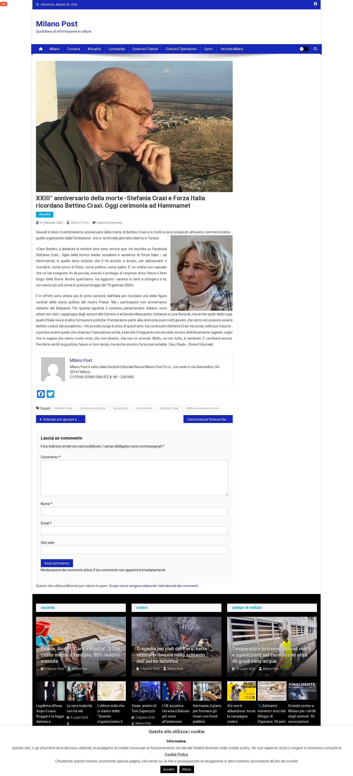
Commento (51, 457)
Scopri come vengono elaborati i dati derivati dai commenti (153, 586)
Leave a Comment (109, 222)
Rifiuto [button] (186, 769)
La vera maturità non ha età (79, 708)
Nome (46, 504)
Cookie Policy (176, 754)
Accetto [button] (168, 769)
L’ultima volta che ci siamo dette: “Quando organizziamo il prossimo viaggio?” (110, 719)
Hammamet (144, 408)
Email (46, 523)
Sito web (47, 543)
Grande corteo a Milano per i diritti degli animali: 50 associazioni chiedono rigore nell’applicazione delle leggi (302, 721)
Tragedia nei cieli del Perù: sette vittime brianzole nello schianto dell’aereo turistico (171, 655)
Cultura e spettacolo (181, 49)
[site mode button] (304, 49)
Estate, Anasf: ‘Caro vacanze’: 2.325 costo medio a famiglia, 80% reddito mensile (80, 655)
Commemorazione (93, 408)
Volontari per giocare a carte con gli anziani (64, 419)
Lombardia (117, 49)
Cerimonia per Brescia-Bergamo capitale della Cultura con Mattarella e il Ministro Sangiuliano (210, 419)
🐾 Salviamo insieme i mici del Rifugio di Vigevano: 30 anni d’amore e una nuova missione (272, 719)
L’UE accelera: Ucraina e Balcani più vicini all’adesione (175, 713)
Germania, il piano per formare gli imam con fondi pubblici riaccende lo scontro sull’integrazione (207, 721)
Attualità (94, 49)
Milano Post (57, 23)
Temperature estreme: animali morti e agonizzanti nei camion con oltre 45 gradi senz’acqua (271, 655)
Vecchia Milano (231, 49)
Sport (208, 49)
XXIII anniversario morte (202, 408)
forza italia (120, 408)
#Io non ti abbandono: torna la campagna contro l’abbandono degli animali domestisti (241, 721)
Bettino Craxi (63, 408)
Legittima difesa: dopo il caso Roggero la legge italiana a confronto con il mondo (50, 719)
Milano (54, 49)
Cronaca (73, 49)
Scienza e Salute (145, 49)
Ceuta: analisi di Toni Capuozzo (144, 708)
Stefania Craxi (168, 408)
